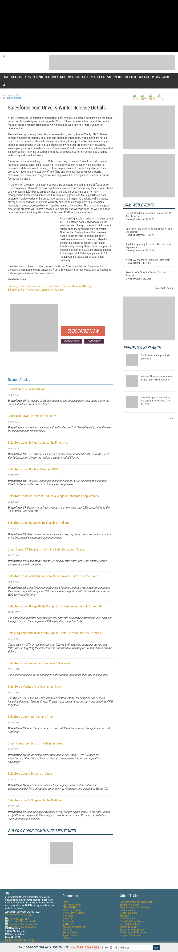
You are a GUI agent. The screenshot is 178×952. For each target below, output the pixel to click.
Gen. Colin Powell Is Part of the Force (32, 416)
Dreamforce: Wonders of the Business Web (35, 743)
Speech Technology (129, 924)
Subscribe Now (83, 331)
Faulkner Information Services (134, 907)
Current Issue (71, 341)
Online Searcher (127, 918)
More (170, 418)
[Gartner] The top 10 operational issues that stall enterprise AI (157, 378)
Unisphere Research (130, 935)
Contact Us (68, 938)
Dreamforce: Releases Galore (27, 389)
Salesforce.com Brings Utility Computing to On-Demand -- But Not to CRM (55, 606)
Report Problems (71, 935)
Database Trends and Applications (137, 901)
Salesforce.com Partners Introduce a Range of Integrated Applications (53, 496)
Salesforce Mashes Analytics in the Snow (34, 686)
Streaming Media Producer (133, 932)
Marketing (74, 77)
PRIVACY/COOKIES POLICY (18, 940)
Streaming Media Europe (132, 929)
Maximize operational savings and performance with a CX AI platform (156, 400)
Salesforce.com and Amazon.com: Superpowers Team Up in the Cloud (53, 576)
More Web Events (164, 288)
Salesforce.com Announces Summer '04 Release (36, 289)
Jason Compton (13, 97)
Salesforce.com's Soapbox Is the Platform (35, 800)
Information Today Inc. (16, 914)
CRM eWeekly (69, 907)
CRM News (68, 915)
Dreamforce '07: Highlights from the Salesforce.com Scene (46, 549)
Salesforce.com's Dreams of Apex (30, 774)
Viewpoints (68, 918)
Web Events (68, 921)
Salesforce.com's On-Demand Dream (31, 717)
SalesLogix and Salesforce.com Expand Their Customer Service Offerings (50, 286)
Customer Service (55, 77)
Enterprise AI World (129, 904)
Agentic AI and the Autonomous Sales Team (148, 259)
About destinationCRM (74, 926)
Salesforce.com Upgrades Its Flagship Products (39, 523)
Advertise (67, 929)
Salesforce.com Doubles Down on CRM (33, 469)
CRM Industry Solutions (74, 913)
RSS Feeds (68, 924)
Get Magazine (72, 904)
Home (5, 77)
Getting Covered (70, 932)
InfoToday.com (127, 910)
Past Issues (94, 341)
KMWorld (124, 915)
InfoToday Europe (128, 913)
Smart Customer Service (132, 921)
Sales (85, 77)
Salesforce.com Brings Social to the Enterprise (38, 443)
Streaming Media (128, 926)
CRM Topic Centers (72, 910)
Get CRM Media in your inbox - (59, 947)
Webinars (144, 77)
